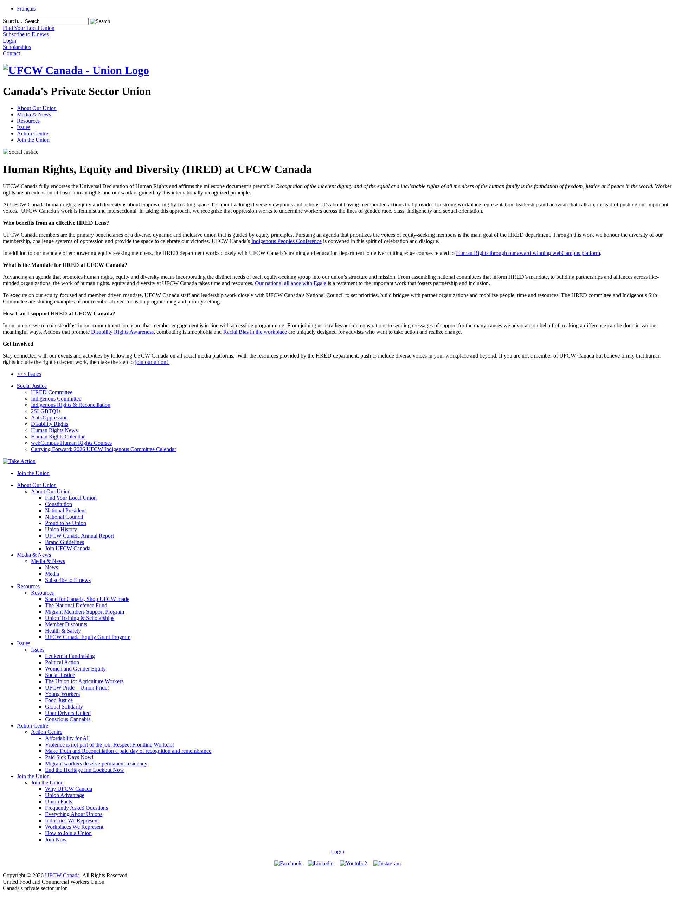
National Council (64, 517)
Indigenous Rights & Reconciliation (70, 405)
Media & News (34, 114)
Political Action (62, 662)
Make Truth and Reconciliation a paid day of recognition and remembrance (128, 751)
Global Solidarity (64, 707)
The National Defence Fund (76, 605)
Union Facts (58, 802)
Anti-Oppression (49, 418)
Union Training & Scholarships (79, 618)
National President (65, 510)
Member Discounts (66, 624)
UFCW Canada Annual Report (79, 536)
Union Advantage (64, 795)
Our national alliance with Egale (290, 283)
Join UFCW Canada (67, 548)
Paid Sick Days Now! (69, 757)
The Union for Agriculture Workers (84, 681)
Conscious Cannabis (67, 719)
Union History (61, 529)
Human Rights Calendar (58, 437)
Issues (23, 127)
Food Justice (59, 700)
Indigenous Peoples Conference (286, 241)
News (51, 567)
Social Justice (32, 386)
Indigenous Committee (56, 399)
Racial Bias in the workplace (255, 332)
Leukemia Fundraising (70, 656)
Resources (28, 121)
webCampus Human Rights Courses (71, 443)
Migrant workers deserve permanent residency (96, 764)
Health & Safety (63, 631)
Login (337, 851)
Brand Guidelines (64, 542)
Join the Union (33, 140)
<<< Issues (29, 374)
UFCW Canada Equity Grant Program (87, 637)
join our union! (152, 362)
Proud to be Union (65, 523)
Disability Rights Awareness (122, 332)
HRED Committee (51, 392)
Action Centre (32, 133)
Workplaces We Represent (74, 827)
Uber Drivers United (68, 713)
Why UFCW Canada (68, 789)
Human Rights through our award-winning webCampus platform (528, 253)
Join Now (56, 839)
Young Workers (62, 694)
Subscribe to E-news (68, 580)
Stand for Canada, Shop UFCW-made (87, 599)
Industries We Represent (72, 821)
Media (52, 574)
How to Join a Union (68, 833)
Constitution (58, 504)
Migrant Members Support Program (84, 612)
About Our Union (37, 108)
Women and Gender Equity (75, 669)
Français (26, 9)
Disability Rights (49, 424)
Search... (12, 21)
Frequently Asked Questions (76, 808)
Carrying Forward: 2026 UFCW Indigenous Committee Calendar (103, 449)
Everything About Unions (73, 814)
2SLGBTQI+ (46, 411)
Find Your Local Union (71, 498)
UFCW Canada (62, 875)
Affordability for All (67, 738)
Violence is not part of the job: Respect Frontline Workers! (109, 745)
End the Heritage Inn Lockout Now (84, 770)
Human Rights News (54, 430)
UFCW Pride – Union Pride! (77, 688)
